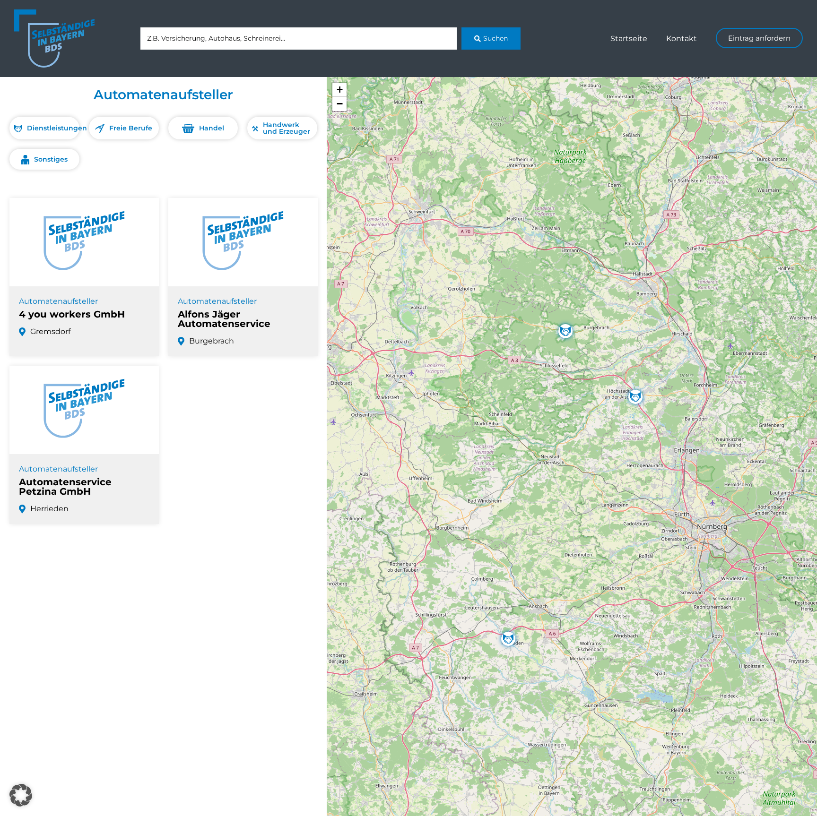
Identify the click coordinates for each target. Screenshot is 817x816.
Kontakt (681, 38)
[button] (635, 396)
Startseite (628, 38)
